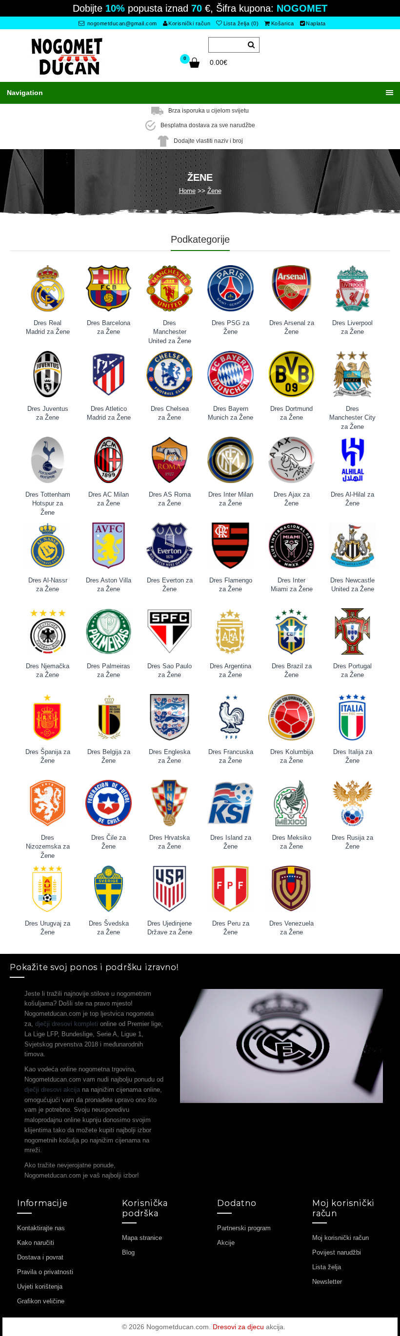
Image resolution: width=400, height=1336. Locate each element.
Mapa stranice (142, 1237)
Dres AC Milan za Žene (108, 499)
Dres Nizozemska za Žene (48, 843)
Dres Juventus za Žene (47, 413)
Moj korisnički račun (340, 1237)
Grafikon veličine (40, 1301)
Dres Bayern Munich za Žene (230, 413)
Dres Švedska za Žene (109, 928)
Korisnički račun (189, 23)
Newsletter (327, 1281)
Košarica (282, 23)
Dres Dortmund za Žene (291, 413)
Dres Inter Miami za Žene (292, 585)
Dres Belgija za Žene (108, 756)
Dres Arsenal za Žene (291, 327)
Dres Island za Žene (230, 842)
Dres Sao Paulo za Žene (169, 670)
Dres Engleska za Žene (169, 756)
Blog (128, 1252)
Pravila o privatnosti (45, 1272)
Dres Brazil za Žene (292, 670)
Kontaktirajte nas (41, 1228)
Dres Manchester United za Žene (169, 328)
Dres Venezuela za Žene (291, 928)
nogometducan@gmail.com (121, 23)
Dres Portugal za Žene (352, 670)
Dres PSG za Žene (230, 327)
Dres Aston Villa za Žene (108, 585)
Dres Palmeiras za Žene (108, 670)
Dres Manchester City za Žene (352, 414)
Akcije (226, 1242)
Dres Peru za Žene (230, 928)
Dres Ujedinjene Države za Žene (169, 928)
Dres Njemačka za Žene (47, 670)
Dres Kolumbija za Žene (291, 756)
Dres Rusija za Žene (352, 842)
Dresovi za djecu (238, 1327)
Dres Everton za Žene (170, 585)
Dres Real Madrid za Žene (48, 327)
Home (187, 190)
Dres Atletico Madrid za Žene (109, 413)
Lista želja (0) (241, 23)
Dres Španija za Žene (47, 756)
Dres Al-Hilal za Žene (352, 499)
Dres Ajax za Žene (292, 499)
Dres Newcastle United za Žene (352, 585)
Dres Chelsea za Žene (170, 413)
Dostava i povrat (40, 1257)
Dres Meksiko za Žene (291, 842)
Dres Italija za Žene (352, 756)
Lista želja (326, 1267)
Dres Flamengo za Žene (230, 585)
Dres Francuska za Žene (230, 756)
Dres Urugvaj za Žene (47, 928)
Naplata (316, 23)
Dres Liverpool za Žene (352, 327)
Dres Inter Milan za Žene (230, 499)
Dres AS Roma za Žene (170, 499)
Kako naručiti (35, 1242)
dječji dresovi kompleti (66, 1023)
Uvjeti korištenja (39, 1286)
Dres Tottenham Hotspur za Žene (47, 500)
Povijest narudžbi (336, 1252)
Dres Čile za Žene (108, 842)
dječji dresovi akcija (52, 1089)
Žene (214, 190)
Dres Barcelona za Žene (108, 327)
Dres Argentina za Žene (230, 670)
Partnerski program (244, 1228)
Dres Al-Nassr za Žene (47, 585)
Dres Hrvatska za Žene (169, 842)
